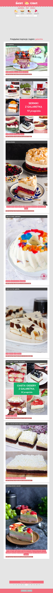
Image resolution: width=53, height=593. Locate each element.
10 (36, 584)
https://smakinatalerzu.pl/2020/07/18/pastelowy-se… (23, 556)
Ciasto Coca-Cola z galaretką (12, 289)
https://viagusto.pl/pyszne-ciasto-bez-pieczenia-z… (22, 480)
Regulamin (24, 590)
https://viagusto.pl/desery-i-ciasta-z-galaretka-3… (22, 418)
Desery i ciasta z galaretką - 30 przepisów (15, 361)
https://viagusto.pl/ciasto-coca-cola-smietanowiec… (22, 356)
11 (39, 584)
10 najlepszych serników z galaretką (14, 79)
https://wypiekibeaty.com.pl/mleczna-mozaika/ (22, 283)
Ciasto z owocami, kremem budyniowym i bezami (17, 423)
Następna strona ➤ (26, 582)
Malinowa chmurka (10, 142)
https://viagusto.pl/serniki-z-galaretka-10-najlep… (22, 136)
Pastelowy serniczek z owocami (13, 486)
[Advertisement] (26, 27)
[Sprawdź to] (27, 8)
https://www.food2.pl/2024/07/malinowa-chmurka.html (23, 211)
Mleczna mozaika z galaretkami (13, 216)
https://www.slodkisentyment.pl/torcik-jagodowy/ (22, 74)
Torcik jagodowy (10, 44)
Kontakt (30, 590)
